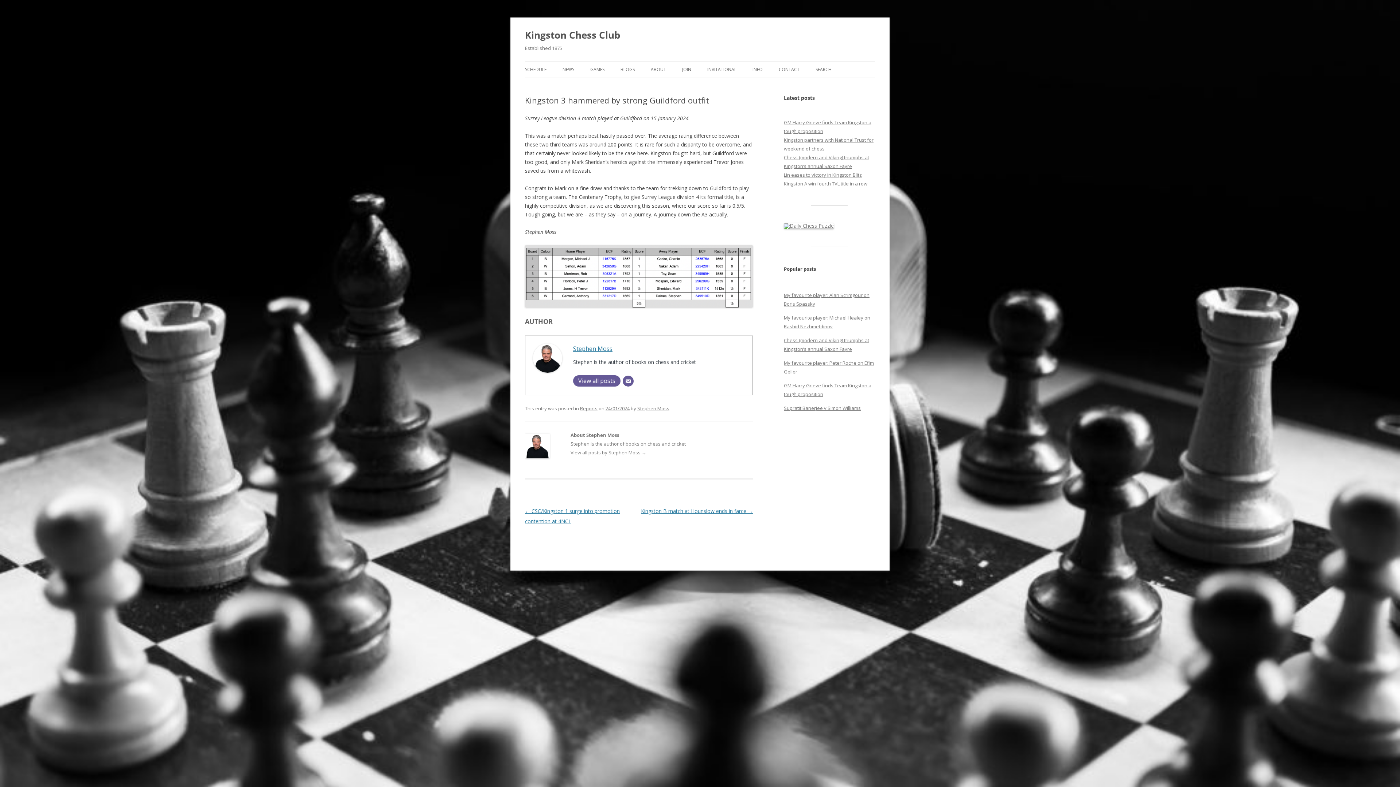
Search (824, 69)
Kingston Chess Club (572, 35)
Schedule (536, 69)
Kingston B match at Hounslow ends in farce (697, 511)
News (568, 69)
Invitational (721, 69)
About (658, 69)
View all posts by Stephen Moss (608, 452)
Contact (789, 69)
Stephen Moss (592, 348)
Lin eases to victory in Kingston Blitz (823, 175)
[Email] (628, 381)
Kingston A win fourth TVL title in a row (825, 183)
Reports (589, 408)
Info (757, 69)
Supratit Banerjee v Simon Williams (822, 408)
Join (686, 69)
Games (597, 69)
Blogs (628, 69)
